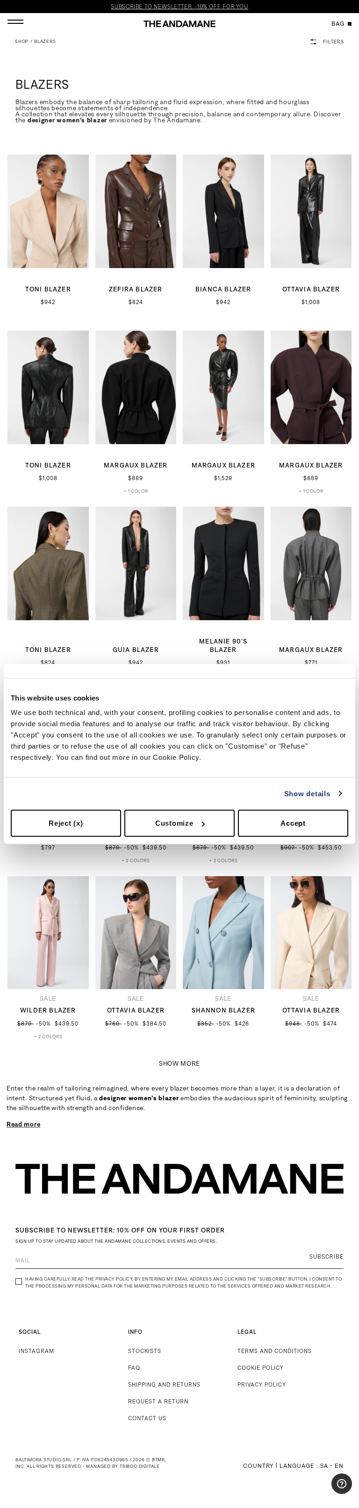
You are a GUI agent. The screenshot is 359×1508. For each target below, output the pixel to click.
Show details (307, 793)
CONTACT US (147, 1418)
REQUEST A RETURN (158, 1401)
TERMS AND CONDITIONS (274, 1350)
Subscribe (326, 1256)
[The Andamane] (179, 24)
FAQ (134, 1367)
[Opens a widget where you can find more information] (324, 1491)
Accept (293, 823)
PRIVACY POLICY (261, 1384)
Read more (23, 1124)
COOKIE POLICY (260, 1367)
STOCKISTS (144, 1350)
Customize (174, 823)
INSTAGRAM (36, 1350)
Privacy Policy (113, 1278)
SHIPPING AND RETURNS (164, 1384)
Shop (22, 41)
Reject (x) (66, 823)
